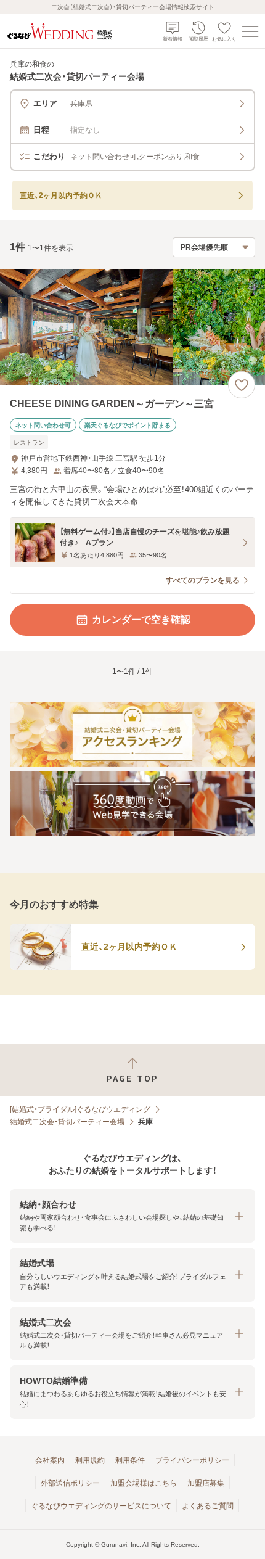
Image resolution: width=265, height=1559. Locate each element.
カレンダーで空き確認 (141, 619)
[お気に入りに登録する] (241, 384)
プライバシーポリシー (192, 1460)
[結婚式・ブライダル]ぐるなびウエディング (80, 1109)
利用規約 (90, 1460)
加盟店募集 (205, 1483)
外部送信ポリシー (70, 1483)
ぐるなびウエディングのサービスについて (101, 1506)
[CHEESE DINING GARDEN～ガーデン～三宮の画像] (132, 327)
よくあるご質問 (208, 1506)
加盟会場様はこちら (143, 1483)
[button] (132, 1216)
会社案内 (50, 1460)
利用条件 (130, 1460)
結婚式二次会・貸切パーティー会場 (67, 1121)
